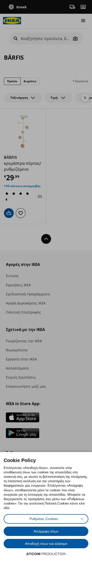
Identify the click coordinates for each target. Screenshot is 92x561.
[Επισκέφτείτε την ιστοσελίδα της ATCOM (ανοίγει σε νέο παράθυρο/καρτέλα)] (46, 554)
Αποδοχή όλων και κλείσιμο (46, 544)
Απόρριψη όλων (46, 531)
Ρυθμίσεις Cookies (43, 519)
